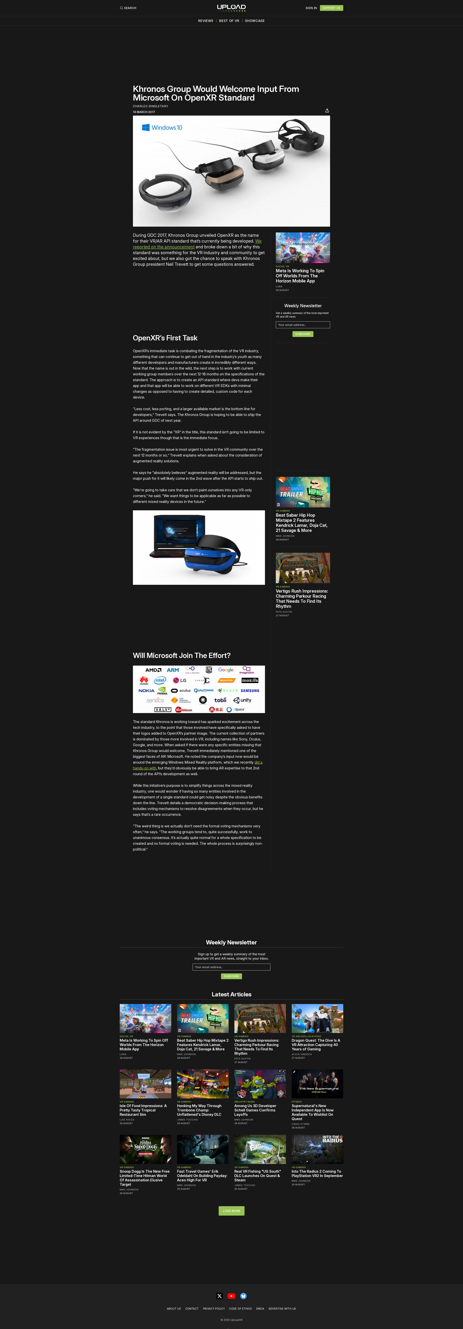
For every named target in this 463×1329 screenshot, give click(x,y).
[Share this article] (327, 110)
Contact (192, 1308)
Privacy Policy (214, 1308)
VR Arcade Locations (306, 1036)
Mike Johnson (285, 535)
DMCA (260, 1308)
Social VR (282, 266)
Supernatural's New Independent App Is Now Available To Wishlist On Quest (313, 1112)
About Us (174, 1308)
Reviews (205, 21)
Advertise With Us (282, 1308)
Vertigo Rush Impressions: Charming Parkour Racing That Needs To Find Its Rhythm (302, 598)
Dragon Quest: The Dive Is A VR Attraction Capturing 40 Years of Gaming (316, 1044)
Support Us (331, 7)
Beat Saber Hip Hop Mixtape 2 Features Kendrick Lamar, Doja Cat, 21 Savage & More (302, 523)
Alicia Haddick (302, 1054)
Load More (231, 1211)
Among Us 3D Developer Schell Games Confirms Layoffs (255, 1110)
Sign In (311, 8)
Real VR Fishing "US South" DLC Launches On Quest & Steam (257, 1175)
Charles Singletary (150, 106)
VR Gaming (283, 510)
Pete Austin (284, 611)
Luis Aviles (127, 1119)
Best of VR (229, 21)
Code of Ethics (240, 1308)
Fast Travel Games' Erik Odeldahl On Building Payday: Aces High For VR (202, 1175)
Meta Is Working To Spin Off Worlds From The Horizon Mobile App (300, 276)
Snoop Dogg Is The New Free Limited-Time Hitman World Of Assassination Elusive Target (145, 1178)
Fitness (297, 1101)
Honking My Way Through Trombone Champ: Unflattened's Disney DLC (199, 1110)
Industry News (244, 1101)
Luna (279, 286)
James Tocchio (187, 1119)
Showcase (255, 21)
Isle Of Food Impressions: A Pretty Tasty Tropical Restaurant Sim (143, 1110)
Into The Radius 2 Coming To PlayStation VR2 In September (317, 1173)
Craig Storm (300, 1123)
